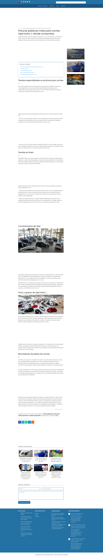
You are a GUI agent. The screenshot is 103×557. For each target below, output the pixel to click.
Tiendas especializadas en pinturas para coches (31, 67)
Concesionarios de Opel (26, 70)
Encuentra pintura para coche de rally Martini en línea (59, 522)
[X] (22, 422)
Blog (58, 6)
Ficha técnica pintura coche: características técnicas (58, 528)
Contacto (63, 6)
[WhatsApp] (26, 422)
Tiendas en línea (24, 68)
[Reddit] (32, 422)
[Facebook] (19, 422)
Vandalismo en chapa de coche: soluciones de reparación (59, 525)
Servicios (51, 6)
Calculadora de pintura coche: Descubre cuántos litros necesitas (26, 518)
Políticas (37, 513)
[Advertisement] (51, 18)
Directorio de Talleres (42, 6)
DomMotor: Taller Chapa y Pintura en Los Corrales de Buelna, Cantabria (78, 540)
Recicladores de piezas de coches (28, 74)
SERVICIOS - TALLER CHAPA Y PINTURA (27, 513)
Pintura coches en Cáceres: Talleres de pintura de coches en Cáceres (59, 519)
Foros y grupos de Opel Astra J (27, 72)
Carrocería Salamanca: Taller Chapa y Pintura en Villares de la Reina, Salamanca (78, 526)
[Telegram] (29, 422)
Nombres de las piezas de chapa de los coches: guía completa (26, 534)
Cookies (36, 515)
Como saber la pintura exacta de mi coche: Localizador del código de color (26, 528)
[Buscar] (84, 2)
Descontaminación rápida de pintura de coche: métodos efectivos (58, 515)
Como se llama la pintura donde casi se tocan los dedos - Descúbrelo (26, 523)
